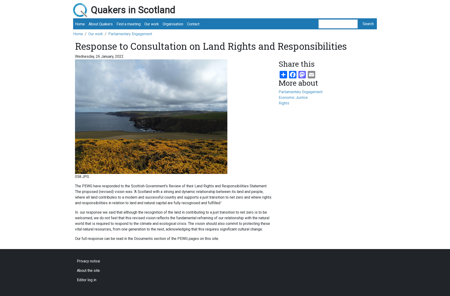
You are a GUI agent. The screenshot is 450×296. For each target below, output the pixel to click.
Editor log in (86, 280)
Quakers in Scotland (133, 9)
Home (80, 24)
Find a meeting (128, 24)
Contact (193, 24)
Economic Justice (293, 97)
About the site (88, 270)
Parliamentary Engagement (130, 34)
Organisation (173, 24)
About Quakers (101, 24)
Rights (284, 103)
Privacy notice (88, 261)
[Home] (82, 10)
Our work (151, 24)
